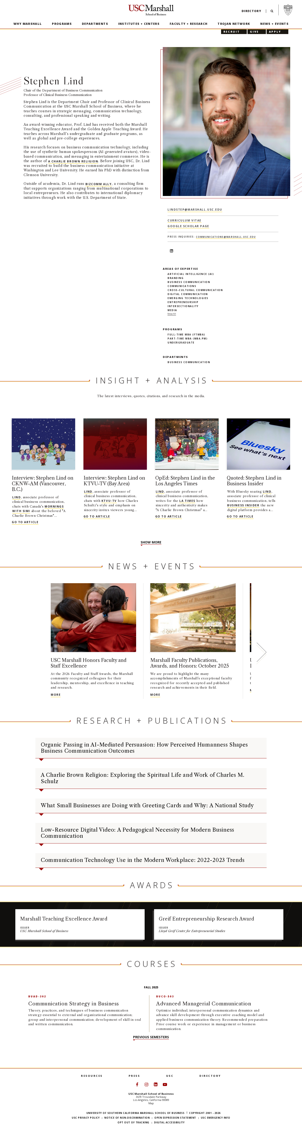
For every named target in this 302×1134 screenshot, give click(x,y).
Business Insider (243, 505)
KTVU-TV (109, 501)
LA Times (187, 501)
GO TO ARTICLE (25, 522)
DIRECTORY (210, 1076)
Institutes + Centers (139, 24)
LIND (16, 497)
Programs (62, 24)
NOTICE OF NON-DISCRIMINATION (127, 1117)
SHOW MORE (151, 542)
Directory (251, 11)
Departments (95, 24)
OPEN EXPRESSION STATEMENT (175, 1117)
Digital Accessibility (169, 1122)
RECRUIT (231, 31)
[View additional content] (261, 653)
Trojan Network (234, 24)
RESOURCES (92, 1076)
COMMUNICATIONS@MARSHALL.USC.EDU (226, 236)
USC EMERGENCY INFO (215, 1117)
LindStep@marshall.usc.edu (195, 210)
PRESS (134, 1076)
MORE (56, 694)
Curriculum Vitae (184, 220)
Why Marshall (27, 24)
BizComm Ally (98, 184)
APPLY (275, 31)
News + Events (274, 24)
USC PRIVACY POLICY (86, 1117)
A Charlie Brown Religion (73, 161)
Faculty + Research (189, 24)
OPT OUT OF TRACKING (133, 1122)
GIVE (254, 31)
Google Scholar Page (188, 226)
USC (170, 1076)
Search (272, 12)
